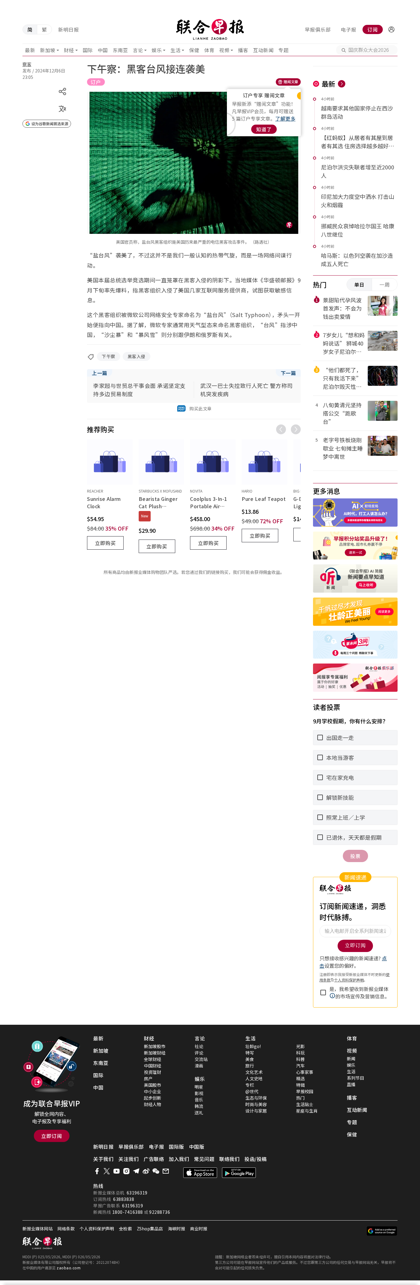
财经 (69, 50)
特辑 (300, 1085)
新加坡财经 (154, 1053)
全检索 (125, 1228)
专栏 (249, 1085)
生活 (175, 50)
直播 (351, 1084)
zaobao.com (69, 1267)
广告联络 (154, 1159)
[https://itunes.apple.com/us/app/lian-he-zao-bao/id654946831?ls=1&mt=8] (200, 1172)
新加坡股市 (154, 1046)
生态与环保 (256, 1098)
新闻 (351, 1058)
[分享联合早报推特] (106, 1171)
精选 (300, 1078)
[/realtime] (341, 83)
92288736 (159, 1212)
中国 (103, 50)
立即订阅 (51, 1136)
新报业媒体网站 (37, 1228)
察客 (26, 64)
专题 (283, 50)
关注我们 (128, 1159)
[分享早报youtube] (116, 1171)
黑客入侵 (136, 356)
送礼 (199, 1112)
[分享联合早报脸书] (97, 1171)
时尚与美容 (256, 1104)
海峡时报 (176, 1228)
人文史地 (254, 1078)
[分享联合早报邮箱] (165, 1171)
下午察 (108, 356)
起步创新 (152, 1098)
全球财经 (152, 1059)
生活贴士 (304, 1104)
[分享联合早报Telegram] (136, 1171)
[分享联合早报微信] (156, 1171)
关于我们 (103, 1159)
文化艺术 (254, 1072)
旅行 (249, 1065)
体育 (209, 50)
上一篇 (99, 373)
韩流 (199, 1106)
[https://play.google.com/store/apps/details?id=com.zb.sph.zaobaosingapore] (239, 1172)
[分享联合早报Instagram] (126, 1171)
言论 (138, 50)
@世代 (251, 1091)
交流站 (201, 1059)
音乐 (199, 1100)
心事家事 (304, 1072)
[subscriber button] (391, 29)
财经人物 (152, 1104)
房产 (148, 1078)
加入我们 (179, 1159)
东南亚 (120, 50)
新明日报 (68, 29)
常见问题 (204, 1159)
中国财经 (152, 1065)
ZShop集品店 (150, 1228)
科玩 (300, 1053)
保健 (194, 50)
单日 (359, 284)
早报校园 (304, 1091)
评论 (199, 1053)
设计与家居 (256, 1111)
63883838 (123, 1199)
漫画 (199, 1065)
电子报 (348, 29)
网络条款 (66, 1228)
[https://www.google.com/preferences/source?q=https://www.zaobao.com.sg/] (382, 1231)
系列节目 (355, 1078)
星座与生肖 (307, 1111)
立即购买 (105, 543)
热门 (300, 1098)
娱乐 (157, 50)
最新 (30, 50)
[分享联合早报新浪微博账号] (146, 1171)
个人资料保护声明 (97, 1228)
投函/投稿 (255, 1159)
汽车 (300, 1065)
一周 (384, 284)
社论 (199, 1046)
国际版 (176, 1146)
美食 (249, 1059)
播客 (243, 50)
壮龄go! (253, 1046)
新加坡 (47, 50)
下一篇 (288, 373)
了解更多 (285, 118)
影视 (199, 1093)
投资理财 (152, 1072)
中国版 (196, 1146)
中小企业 (152, 1091)
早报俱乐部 (318, 29)
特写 (249, 1053)
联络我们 (229, 1159)
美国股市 (152, 1085)
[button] (391, 29)
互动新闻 (263, 50)
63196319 (137, 1193)
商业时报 (198, 1228)
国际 (88, 50)
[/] (210, 29)
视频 (224, 50)
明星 (199, 1087)
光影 (300, 1046)
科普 (300, 1059)
